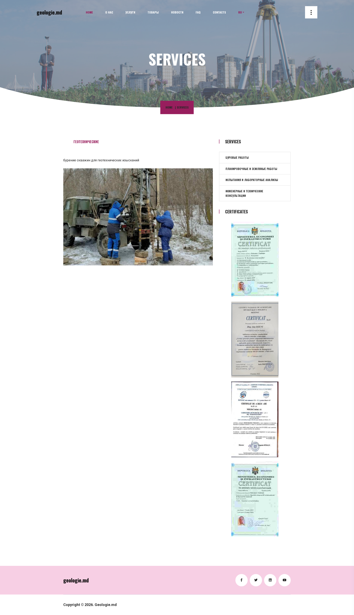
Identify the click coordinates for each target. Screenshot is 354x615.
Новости (177, 12)
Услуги (130, 12)
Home (89, 12)
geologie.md (49, 12)
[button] (241, 12)
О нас (109, 12)
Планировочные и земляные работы (251, 168)
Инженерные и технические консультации (244, 193)
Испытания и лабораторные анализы (252, 180)
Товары (153, 12)
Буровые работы (237, 157)
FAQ (198, 12)
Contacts (219, 12)
